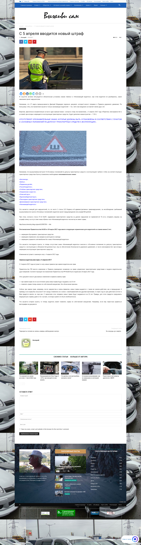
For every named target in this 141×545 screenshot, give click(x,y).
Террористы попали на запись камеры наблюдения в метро (39, 331)
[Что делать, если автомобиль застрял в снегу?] (70, 368)
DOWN (73, 542)
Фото (111, 1)
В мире (36, 5)
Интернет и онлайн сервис (62, 5)
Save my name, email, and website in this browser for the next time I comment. (45, 429)
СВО (58, 471)
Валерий (23, 37)
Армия (88, 5)
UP (68, 542)
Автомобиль (28, 26)
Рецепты (67, 488)
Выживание (78, 5)
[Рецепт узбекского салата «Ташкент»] (59, 486)
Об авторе (89, 1)
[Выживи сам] (70, 15)
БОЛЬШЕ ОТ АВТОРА (78, 357)
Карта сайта (106, 1)
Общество (46, 5)
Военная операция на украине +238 (75, 491)
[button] (119, 5)
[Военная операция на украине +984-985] (70, 464)
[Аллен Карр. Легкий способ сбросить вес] (59, 478)
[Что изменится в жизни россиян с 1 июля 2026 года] (28, 368)
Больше (103, 5)
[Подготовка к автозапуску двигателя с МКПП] (112, 368)
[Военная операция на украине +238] (59, 494)
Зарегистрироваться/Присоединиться (58, 1)
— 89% (45, 513)
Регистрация (97, 1)
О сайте (83, 1)
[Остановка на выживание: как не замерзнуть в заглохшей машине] (91, 368)
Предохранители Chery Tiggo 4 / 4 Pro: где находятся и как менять (49, 378)
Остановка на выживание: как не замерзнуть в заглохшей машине (91, 378)
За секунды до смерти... (114, 331)
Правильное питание (70, 480)
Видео (96, 5)
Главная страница (74, 1)
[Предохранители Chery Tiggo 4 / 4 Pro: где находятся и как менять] (49, 368)
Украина (67, 494)
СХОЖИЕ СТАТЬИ (61, 357)
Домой (21, 26)
